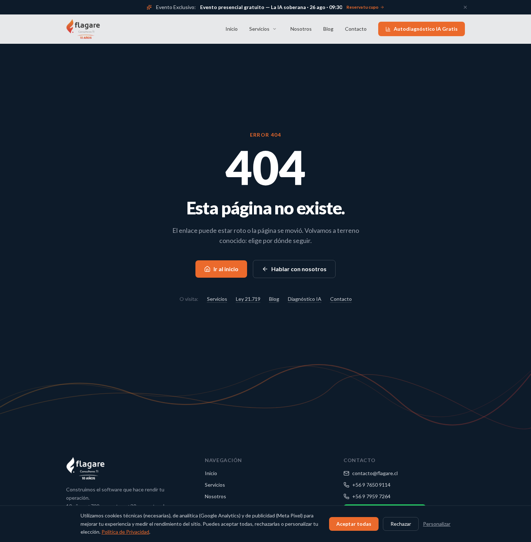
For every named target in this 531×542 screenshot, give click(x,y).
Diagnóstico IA (304, 299)
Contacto (356, 29)
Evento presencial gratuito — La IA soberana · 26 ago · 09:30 (271, 7)
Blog (328, 29)
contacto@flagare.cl (375, 473)
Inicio (231, 29)
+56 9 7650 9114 (371, 485)
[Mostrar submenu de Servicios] (274, 29)
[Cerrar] (465, 7)
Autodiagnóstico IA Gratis (426, 29)
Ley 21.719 (248, 299)
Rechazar (400, 524)
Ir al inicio (225, 268)
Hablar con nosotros (299, 268)
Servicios (259, 29)
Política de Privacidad (125, 532)
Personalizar (436, 524)
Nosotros (301, 29)
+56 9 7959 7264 (371, 496)
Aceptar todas (353, 524)
